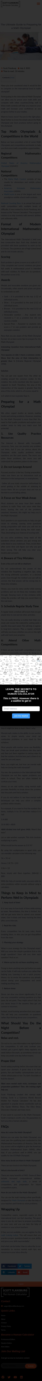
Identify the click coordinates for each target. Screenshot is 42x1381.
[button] (38, 659)
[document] (21, 690)
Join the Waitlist (21, 716)
